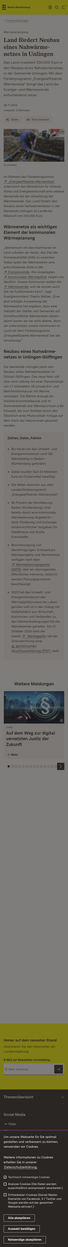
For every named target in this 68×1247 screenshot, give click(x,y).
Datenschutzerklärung (20, 1167)
